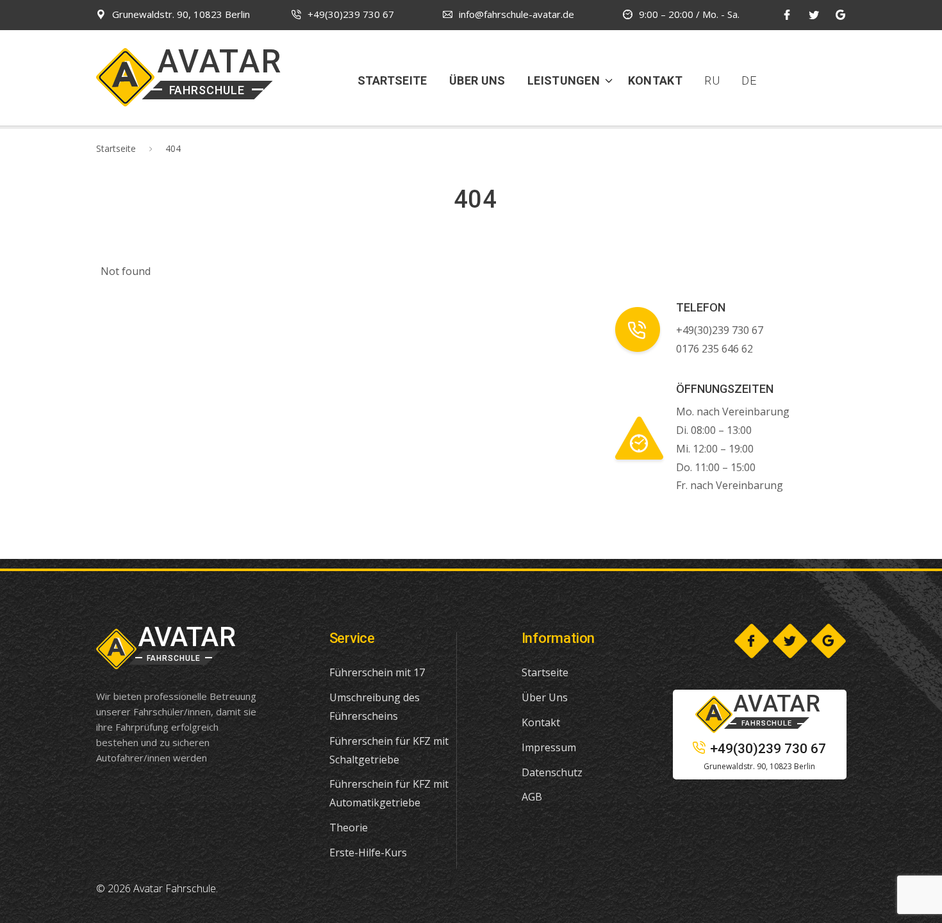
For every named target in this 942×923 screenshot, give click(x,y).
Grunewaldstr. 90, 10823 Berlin (181, 14)
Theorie (348, 827)
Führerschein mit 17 (377, 672)
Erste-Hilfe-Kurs (368, 852)
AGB (532, 797)
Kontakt (655, 80)
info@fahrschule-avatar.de (516, 14)
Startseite (392, 80)
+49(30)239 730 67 (351, 14)
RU (712, 80)
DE (748, 80)
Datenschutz (552, 772)
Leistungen (563, 80)
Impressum (549, 747)
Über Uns (477, 80)
